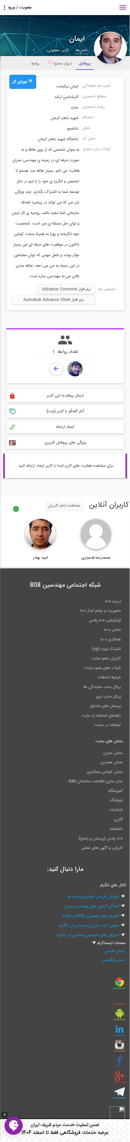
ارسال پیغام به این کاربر (65, 395)
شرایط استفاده (109, 677)
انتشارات (116, 810)
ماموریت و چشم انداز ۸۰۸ (100, 610)
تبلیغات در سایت (107, 725)
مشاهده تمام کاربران (64, 505)
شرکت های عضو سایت (102, 668)
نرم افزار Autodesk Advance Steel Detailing (53, 300)
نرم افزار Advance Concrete (66, 289)
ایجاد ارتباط (65, 427)
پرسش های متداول (105, 706)
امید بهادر (40, 557)
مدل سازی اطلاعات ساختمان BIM (96, 781)
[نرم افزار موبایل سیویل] (119, 1016)
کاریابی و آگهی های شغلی (102, 848)
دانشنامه (116, 829)
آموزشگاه (115, 791)
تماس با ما (112, 629)
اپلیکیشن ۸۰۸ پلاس (105, 620)
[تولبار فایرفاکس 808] (119, 1000)
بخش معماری (112, 762)
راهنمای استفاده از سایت (101, 715)
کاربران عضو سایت (106, 658)
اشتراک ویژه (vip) (106, 649)
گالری (118, 819)
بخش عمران (113, 753)
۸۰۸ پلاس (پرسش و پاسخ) (101, 838)
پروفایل (85, 63)
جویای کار (20, 82)
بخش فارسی (115, 951)
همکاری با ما (111, 639)
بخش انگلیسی (113, 960)
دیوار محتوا (62, 63)
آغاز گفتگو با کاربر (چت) (65, 411)
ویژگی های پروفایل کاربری (65, 442)
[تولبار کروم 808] (119, 984)
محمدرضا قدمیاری (95, 557)
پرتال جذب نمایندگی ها (102, 687)
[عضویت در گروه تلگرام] (119, 1094)
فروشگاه (116, 800)
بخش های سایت (109, 741)
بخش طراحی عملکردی (105, 772)
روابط (35, 63)
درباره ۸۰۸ (113, 601)
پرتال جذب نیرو (108, 696)
